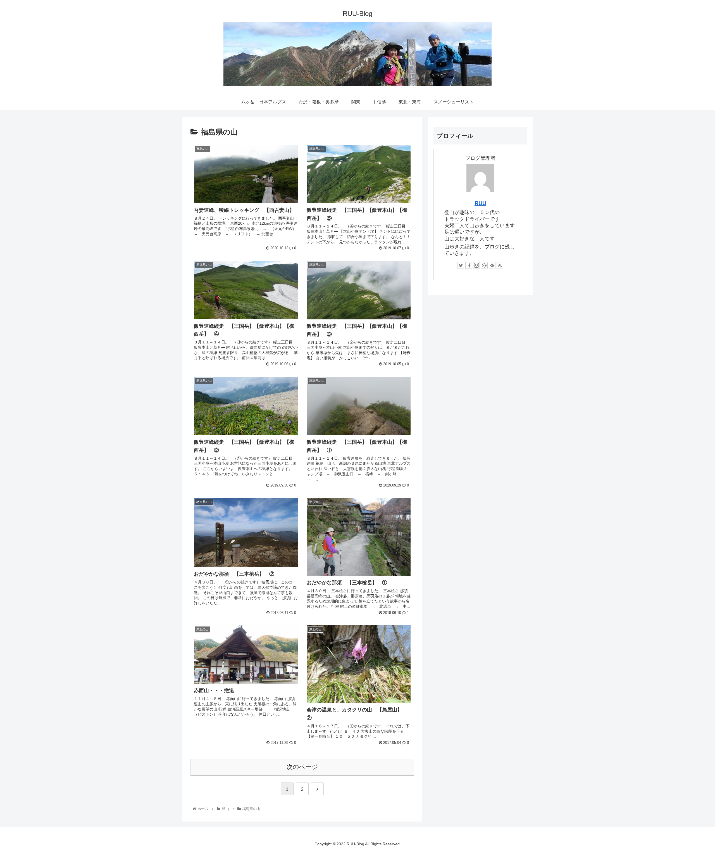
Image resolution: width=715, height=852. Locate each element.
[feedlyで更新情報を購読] (492, 265)
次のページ (302, 766)
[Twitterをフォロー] (460, 265)
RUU (480, 203)
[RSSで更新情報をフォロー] (500, 265)
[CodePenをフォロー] (484, 265)
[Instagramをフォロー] (476, 265)
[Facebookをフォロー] (468, 265)
